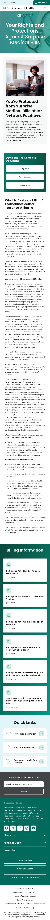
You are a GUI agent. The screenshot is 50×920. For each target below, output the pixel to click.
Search (24, 791)
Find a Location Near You (24, 777)
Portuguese (24, 177)
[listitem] (6, 828)
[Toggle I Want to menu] (25, 850)
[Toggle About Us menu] (25, 835)
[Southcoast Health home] (18, 8)
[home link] (19, 803)
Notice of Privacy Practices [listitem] (25, 896)
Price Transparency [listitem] (25, 900)
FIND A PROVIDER (25, 860)
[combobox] (24, 784)
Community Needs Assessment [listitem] (25, 892)
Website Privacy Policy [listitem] (25, 908)
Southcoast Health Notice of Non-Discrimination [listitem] (25, 904)
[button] (41, 2)
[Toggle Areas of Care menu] (25, 843)
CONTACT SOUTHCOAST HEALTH (25, 878)
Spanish (23, 185)
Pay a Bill (29, 15)
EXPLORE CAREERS (25, 869)
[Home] (19, 15)
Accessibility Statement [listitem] (25, 888)
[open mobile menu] (45, 8)
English (24, 169)
